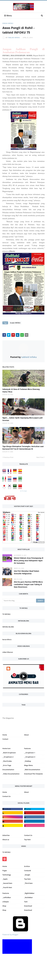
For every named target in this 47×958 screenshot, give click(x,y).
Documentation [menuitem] (8, 769)
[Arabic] (15, 488)
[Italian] (4, 481)
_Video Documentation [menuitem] (10, 774)
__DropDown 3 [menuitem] (29, 757)
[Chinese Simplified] (20, 488)
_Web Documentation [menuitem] (32, 769)
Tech (25, 902)
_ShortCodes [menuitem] (7, 761)
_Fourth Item (7, 887)
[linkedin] (34, 821)
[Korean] (10, 488)
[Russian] (15, 481)
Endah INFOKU (7, 23)
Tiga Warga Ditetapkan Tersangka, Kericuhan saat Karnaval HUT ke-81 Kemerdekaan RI (23, 447)
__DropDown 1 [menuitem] (29, 753)
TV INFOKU (6, 614)
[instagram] (12, 780)
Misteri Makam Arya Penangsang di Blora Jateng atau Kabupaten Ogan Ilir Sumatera (28, 560)
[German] (15, 473)
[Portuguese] (20, 481)
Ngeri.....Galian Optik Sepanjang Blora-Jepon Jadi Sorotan (22, 419)
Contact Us (6, 796)
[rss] (12, 812)
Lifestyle (5, 902)
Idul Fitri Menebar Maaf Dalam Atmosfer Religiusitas (26, 572)
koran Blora (6, 639)
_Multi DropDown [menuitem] (9, 753)
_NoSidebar (28, 897)
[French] (10, 473)
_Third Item (28, 883)
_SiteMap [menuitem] (27, 761)
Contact (5, 739)
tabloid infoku (14, 38)
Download (28, 906)
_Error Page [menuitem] (6, 765)
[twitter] (34, 809)
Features (5, 893)
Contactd (27, 870)
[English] (4, 473)
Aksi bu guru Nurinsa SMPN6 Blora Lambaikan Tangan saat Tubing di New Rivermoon (28, 584)
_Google (27, 875)
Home (4, 735)
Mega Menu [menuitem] (28, 765)
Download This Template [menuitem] (33, 774)
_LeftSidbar (6, 897)
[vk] (34, 817)
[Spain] (20, 473)
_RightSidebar (29, 893)
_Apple (4, 879)
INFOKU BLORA (8, 627)
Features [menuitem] (27, 748)
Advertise (6, 835)
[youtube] (12, 821)
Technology (6, 875)
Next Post (40, 457)
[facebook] (12, 809)
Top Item (27, 839)
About (26, 735)
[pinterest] (34, 780)
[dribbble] (34, 825)
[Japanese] (4, 488)
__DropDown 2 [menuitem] (7, 757)
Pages (4, 870)
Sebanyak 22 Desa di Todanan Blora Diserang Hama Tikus (21, 390)
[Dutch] (10, 481)
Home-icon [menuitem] (6, 748)
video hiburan (7, 652)
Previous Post (8, 457)
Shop (4, 906)
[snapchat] (12, 825)
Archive (27, 866)
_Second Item (7, 883)
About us (5, 839)
